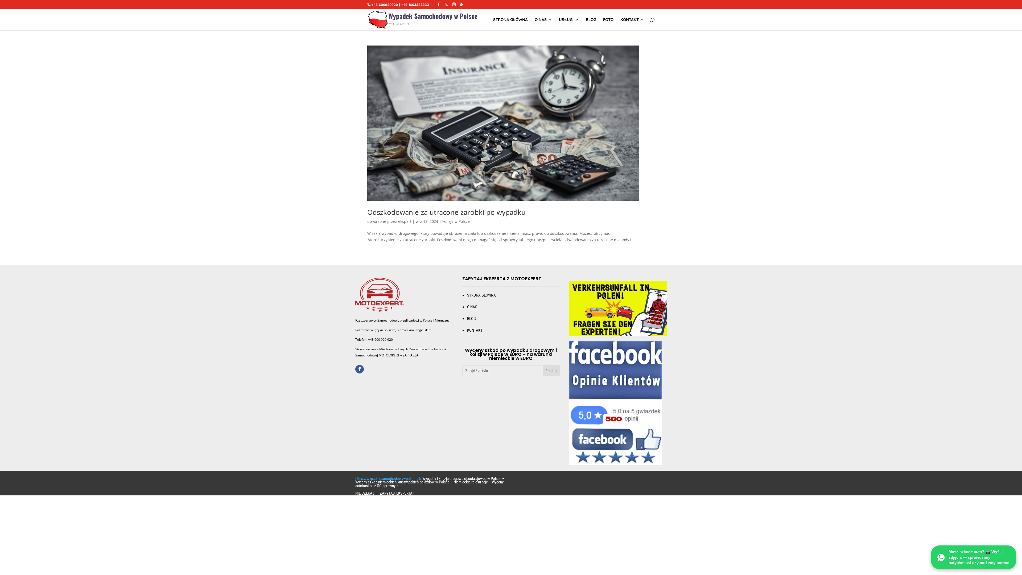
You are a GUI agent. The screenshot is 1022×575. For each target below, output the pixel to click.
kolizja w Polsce (456, 221)
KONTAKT (475, 330)
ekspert (404, 221)
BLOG (471, 318)
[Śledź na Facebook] (359, 369)
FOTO (608, 20)
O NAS (541, 20)
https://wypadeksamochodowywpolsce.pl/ (388, 478)
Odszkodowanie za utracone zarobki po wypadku (446, 212)
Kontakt (629, 20)
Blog (591, 20)
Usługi (566, 20)
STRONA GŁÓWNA (510, 20)
